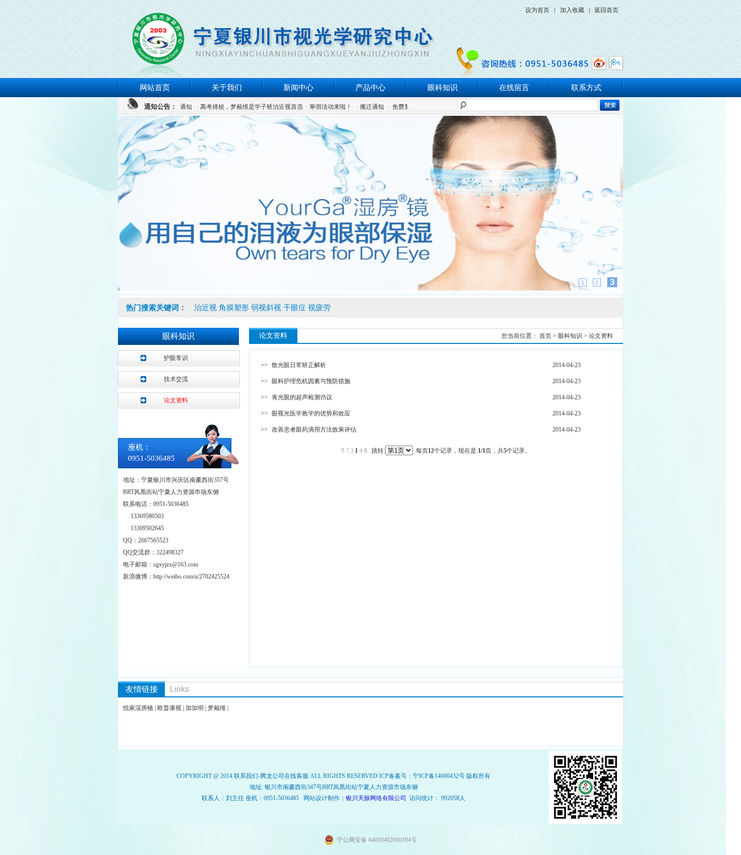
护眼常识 (176, 358)
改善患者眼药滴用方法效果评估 (314, 429)
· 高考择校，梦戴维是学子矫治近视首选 (230, 106)
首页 (546, 335)
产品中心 (370, 88)
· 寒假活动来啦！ (309, 106)
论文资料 (176, 400)
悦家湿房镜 (138, 707)
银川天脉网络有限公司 (376, 798)
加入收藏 (572, 10)
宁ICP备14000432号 (439, 775)
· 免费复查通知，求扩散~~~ (406, 106)
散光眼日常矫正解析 (299, 365)
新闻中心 (298, 88)
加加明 (195, 707)
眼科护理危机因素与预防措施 (311, 381)
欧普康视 (169, 707)
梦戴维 (217, 707)
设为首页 (537, 10)
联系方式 (586, 88)
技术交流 (176, 379)
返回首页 (606, 10)
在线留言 (514, 88)
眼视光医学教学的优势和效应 (311, 413)
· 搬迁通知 (350, 106)
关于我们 (227, 88)
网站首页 (155, 88)
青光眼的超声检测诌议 (302, 397)
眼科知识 (442, 88)
